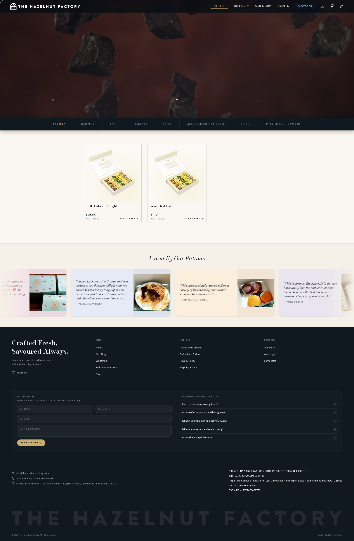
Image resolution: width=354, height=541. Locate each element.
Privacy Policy (187, 361)
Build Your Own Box (106, 367)
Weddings (101, 361)
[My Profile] (322, 6)
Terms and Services (191, 348)
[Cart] (342, 6)
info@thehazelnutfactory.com (32, 473)
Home (99, 348)
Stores (306, 6)
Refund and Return (190, 354)
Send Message (29, 442)
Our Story (263, 5)
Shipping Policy (188, 367)
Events (283, 5)
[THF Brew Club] (332, 6)
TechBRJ (338, 535)
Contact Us (270, 361)
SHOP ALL (218, 6)
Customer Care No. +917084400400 (35, 478)
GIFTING (240, 5)
